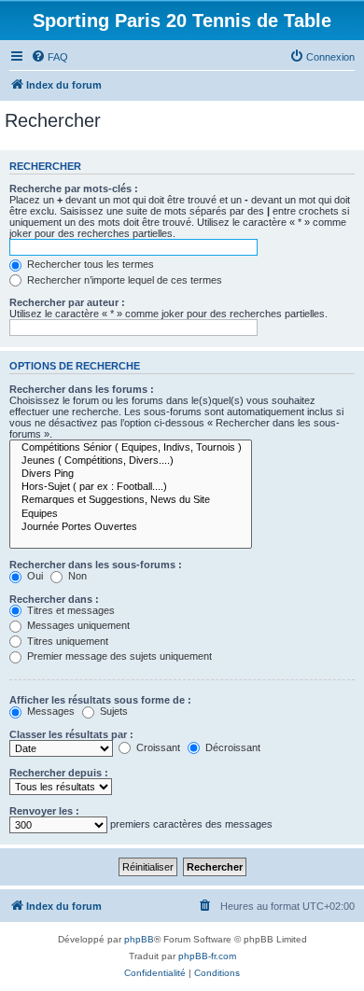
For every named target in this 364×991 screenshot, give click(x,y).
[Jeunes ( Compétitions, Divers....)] (130, 461)
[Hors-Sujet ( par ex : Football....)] (130, 487)
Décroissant (231, 747)
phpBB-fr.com (207, 956)
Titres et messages (69, 610)
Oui (33, 575)
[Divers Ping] (130, 474)
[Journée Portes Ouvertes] (130, 527)
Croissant (156, 747)
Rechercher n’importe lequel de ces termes (123, 280)
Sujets (112, 711)
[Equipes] (130, 514)
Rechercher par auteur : (67, 302)
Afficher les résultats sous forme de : (100, 699)
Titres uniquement (66, 641)
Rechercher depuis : (58, 772)
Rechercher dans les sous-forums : (95, 564)
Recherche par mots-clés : (73, 188)
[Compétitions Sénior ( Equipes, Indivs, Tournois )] (130, 447)
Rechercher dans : (54, 599)
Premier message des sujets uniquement (118, 656)
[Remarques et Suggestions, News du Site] (130, 500)
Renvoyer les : (44, 811)
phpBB (139, 939)
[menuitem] (49, 57)
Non (76, 575)
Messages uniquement (77, 625)
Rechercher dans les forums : (81, 389)
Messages (49, 711)
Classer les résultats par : (71, 734)
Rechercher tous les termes (89, 264)
